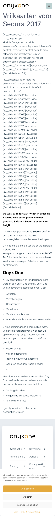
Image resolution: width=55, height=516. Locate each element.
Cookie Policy (19, 512)
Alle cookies (27, 488)
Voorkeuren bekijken (27, 505)
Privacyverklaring (33, 512)
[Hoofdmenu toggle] (49, 6)
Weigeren (27, 497)
